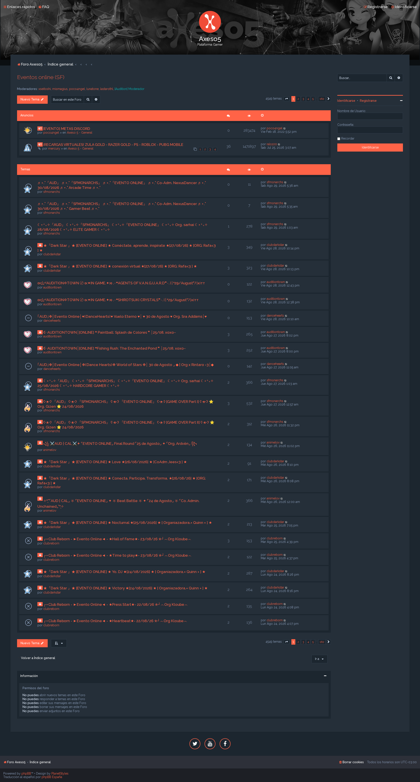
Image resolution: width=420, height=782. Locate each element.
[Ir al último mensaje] (284, 128)
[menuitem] (43, 7)
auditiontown (52, 287)
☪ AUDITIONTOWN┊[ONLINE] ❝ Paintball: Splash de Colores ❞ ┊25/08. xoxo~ (109, 332)
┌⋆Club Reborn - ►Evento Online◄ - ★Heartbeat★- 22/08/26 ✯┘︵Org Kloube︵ (115, 621)
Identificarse (346, 100)
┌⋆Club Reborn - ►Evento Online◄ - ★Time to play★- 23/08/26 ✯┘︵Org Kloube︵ (117, 555)
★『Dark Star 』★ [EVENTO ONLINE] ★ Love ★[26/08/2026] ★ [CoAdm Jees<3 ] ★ (115, 462)
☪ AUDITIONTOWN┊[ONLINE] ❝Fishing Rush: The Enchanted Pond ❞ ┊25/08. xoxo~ (114, 348)
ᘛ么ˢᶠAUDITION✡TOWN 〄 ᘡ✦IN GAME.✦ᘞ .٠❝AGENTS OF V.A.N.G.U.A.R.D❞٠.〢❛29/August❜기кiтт (121, 283)
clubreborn (51, 543)
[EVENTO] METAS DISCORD (66, 128)
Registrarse (368, 100)
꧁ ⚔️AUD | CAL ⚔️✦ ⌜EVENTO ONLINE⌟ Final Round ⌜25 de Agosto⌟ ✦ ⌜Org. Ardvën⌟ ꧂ (120, 443)
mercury (54, 148)
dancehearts (52, 320)
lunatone (92, 89)
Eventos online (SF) (40, 77)
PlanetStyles (59, 773)
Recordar (347, 138)
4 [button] (308, 98)
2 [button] (298, 98)
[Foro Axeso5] (210, 22)
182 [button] (322, 98)
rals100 (272, 144)
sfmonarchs (51, 191)
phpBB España (52, 777)
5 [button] (313, 98)
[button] (286, 99)
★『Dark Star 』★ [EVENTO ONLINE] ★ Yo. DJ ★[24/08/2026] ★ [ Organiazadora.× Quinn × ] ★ (124, 572)
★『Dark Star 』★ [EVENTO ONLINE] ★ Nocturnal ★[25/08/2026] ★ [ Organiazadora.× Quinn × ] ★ (127, 522)
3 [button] (303, 98)
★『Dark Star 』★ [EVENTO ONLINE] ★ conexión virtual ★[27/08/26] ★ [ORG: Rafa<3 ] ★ (120, 266)
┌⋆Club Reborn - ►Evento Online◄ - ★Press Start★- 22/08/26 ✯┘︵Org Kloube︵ (115, 604)
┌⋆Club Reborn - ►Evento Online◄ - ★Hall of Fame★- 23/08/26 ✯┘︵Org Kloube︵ (117, 539)
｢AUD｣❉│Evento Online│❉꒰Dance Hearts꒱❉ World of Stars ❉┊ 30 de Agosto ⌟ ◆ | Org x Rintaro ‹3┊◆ (125, 365)
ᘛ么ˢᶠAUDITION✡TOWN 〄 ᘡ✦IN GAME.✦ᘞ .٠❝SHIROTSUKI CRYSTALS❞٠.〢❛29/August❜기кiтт (118, 300)
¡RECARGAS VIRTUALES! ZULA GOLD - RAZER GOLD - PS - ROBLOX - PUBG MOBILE (113, 144)
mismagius (60, 89)
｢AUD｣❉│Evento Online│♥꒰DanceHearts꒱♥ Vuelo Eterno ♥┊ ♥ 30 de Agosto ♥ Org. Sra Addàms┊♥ (122, 316)
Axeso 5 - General (79, 132)
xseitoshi (44, 89)
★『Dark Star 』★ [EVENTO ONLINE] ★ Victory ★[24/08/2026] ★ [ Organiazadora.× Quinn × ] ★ (125, 588)
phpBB (26, 773)
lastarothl (106, 89)
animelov (49, 450)
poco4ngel (77, 89)
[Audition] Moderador (129, 89)
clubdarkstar (52, 254)
